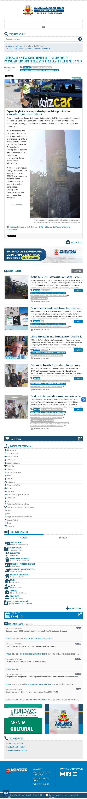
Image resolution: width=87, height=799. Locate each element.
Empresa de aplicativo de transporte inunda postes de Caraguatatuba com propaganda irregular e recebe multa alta (43, 59)
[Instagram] (62, 774)
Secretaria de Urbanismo (41, 67)
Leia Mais (78, 290)
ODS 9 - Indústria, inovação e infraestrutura (47, 426)
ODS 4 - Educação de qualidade (42, 420)
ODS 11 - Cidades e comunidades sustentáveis (47, 415)
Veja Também (14, 271)
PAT (42, 321)
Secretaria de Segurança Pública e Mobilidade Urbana (50, 381)
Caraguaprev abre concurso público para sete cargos (26, 661)
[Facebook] (68, 774)
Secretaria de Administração (51, 409)
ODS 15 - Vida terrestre (39, 298)
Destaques (76, 79)
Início (9, 46)
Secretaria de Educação (19, 684)
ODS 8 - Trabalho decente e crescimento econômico (49, 327)
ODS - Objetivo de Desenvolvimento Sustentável (29, 49)
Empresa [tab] (63, 537)
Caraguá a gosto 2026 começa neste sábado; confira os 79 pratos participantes (36, 631)
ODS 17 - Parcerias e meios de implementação (46, 355)
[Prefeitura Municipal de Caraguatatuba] (43, 10)
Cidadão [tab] (24, 537)
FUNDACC (44, 350)
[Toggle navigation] (43, 21)
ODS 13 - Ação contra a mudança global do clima (48, 296)
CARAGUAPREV (15, 669)
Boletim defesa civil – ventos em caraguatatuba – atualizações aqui (31, 646)
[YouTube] (75, 774)
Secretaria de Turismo (18, 639)
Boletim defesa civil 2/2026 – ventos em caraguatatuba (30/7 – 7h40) (32, 692)
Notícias (18, 46)
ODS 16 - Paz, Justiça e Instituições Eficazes (46, 386)
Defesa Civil (45, 290)
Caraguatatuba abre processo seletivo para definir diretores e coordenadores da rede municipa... (42, 677)
